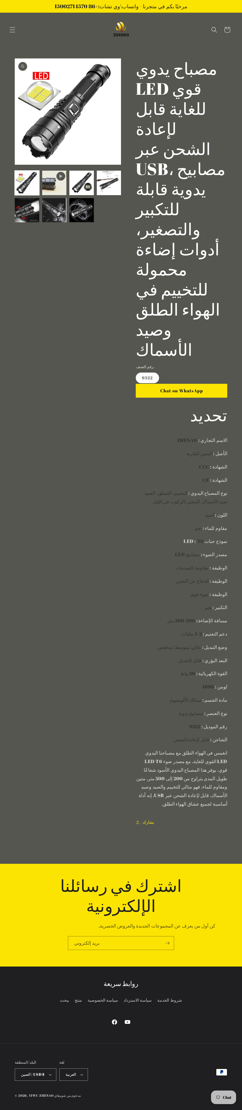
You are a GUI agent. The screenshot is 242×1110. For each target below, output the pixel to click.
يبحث (64, 1000)
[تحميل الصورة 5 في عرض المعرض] (54, 210)
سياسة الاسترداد (138, 1000)
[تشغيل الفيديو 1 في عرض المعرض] (54, 183)
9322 (147, 378)
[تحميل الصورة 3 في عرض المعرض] (109, 183)
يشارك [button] (148, 822)
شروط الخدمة (169, 1000)
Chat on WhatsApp (181, 391)
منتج (78, 1000)
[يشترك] (167, 943)
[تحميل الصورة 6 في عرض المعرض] (81, 210)
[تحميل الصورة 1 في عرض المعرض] (27, 183)
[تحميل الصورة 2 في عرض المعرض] (81, 183)
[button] (12, 29)
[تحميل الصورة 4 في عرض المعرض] (27, 210)
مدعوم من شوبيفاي (67, 1095)
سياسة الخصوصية (103, 1000)
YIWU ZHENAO (41, 1095)
